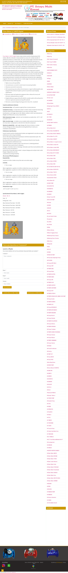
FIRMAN (50, 125)
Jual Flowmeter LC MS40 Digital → (35, 292)
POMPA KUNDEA (51, 301)
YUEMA (49, 500)
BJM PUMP (50, 89)
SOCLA (49, 387)
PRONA (49, 345)
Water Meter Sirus (52, 475)
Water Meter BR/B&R (52, 456)
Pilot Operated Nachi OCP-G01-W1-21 (56, 40)
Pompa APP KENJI (52, 263)
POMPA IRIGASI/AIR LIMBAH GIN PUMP (56, 296)
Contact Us (10, 23)
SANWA (50, 376)
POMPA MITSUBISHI (52, 310)
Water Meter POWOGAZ (53, 467)
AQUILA (49, 73)
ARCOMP (50, 75)
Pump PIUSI (50, 359)
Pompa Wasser (51, 337)
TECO (49, 417)
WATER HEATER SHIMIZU (53, 450)
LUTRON (50, 224)
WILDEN (50, 489)
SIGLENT (50, 384)
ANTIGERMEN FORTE (52, 70)
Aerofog (50, 53)
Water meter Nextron (52, 461)
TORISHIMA (50, 423)
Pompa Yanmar (51, 343)
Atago (49, 78)
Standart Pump (51, 401)
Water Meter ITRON (52, 458)
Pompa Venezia (51, 334)
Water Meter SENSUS (52, 472)
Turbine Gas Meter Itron (53, 431)
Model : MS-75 (6, 196)
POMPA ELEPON (51, 274)
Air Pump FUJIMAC (52, 62)
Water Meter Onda (52, 464)
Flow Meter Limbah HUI (53, 144)
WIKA (49, 486)
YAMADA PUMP (51, 491)
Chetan (8, 572)
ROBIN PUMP (51, 365)
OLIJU (49, 249)
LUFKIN (49, 221)
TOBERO (50, 420)
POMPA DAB (50, 268)
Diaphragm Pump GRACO (53, 106)
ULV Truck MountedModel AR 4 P (55, 439)
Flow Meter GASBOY (52, 139)
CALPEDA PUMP (51, 95)
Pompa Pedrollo (51, 318)
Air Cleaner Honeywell (53, 59)
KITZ (49, 210)
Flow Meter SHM (51, 164)
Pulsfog (49, 351)
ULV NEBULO (51, 436)
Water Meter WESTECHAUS (54, 478)
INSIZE (49, 208)
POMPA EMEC (51, 277)
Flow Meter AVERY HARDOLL (54, 133)
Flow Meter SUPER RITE (53, 169)
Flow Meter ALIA (51, 128)
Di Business (60, 562)
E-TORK (49, 117)
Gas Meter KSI (51, 180)
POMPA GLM (51, 282)
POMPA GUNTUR (51, 285)
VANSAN (50, 445)
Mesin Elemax (51, 230)
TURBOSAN (50, 434)
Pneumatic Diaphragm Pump (54, 257)
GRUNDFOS (50, 188)
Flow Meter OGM (51, 155)
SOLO (49, 390)
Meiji (49, 227)
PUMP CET (50, 354)
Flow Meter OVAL (52, 158)
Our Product (18, 23)
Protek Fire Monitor (52, 348)
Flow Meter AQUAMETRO (53, 130)
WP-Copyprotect (13, 572)
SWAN (49, 406)
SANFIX (49, 373)
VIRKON (50, 447)
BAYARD (50, 84)
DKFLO (49, 108)
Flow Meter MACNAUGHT (53, 150)
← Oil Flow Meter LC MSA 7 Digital (11, 292)
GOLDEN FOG (51, 186)
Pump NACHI (51, 356)
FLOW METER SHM (28, 23)
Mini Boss (50, 241)
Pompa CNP (50, 265)
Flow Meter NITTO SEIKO (53, 153)
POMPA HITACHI (51, 293)
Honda (49, 202)
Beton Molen (51, 86)
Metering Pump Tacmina (53, 238)
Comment (5, 253)
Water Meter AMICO (52, 453)
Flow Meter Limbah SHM (53, 147)
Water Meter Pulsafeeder (53, 469)
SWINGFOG (50, 409)
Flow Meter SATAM (52, 161)
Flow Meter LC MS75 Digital (9, 56)
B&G (49, 81)
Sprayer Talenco (51, 395)
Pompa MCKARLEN (52, 307)
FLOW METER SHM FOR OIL (54, 166)
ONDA (49, 252)
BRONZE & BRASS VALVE (53, 92)
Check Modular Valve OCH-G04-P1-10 (56, 42)
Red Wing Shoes (51, 362)
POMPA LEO (50, 304)
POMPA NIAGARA (52, 312)
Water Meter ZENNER (52, 480)
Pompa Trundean (52, 329)
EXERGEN (50, 119)
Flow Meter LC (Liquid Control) (11, 27)
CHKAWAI (50, 100)
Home (4, 23)
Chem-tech (50, 97)
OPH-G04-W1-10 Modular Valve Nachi (56, 34)
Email (4, 275)
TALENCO (50, 412)
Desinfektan (50, 103)
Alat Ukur (50, 67)
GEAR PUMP (50, 183)
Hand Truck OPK (51, 197)
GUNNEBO (50, 191)
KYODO (49, 213)
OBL (49, 246)
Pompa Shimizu (51, 323)
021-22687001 (8, 1)
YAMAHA (50, 494)
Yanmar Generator (52, 497)
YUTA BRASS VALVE (52, 502)
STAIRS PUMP (51, 398)
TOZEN (49, 425)
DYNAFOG (50, 114)
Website (4, 281)
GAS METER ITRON (52, 177)
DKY (49, 111)
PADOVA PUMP (51, 254)
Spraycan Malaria (52, 392)
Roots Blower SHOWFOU (53, 367)
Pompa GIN (50, 279)
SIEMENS (50, 381)
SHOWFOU (50, 378)
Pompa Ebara (51, 271)
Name (4, 270)
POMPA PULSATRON (52, 321)
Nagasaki (50, 243)
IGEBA (49, 205)
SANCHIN (50, 370)
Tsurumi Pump (51, 428)
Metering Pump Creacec (53, 235)
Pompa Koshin (51, 299)
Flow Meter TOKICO (52, 172)
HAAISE (49, 194)
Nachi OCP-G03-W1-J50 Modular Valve (56, 37)
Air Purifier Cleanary (52, 64)
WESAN (49, 483)
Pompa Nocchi (51, 315)
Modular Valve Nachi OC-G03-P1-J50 (56, 45)
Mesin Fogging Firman (53, 232)
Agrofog (50, 56)
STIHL (49, 403)
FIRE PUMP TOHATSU (53, 122)
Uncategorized (51, 442)
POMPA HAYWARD (52, 288)
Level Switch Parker (52, 216)
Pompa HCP (50, 290)
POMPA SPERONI (52, 326)
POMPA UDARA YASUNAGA (54, 332)
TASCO (49, 414)
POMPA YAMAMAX (52, 340)
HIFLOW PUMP (51, 199)
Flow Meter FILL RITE (52, 136)
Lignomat (50, 219)
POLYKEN (50, 260)
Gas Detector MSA (52, 175)
